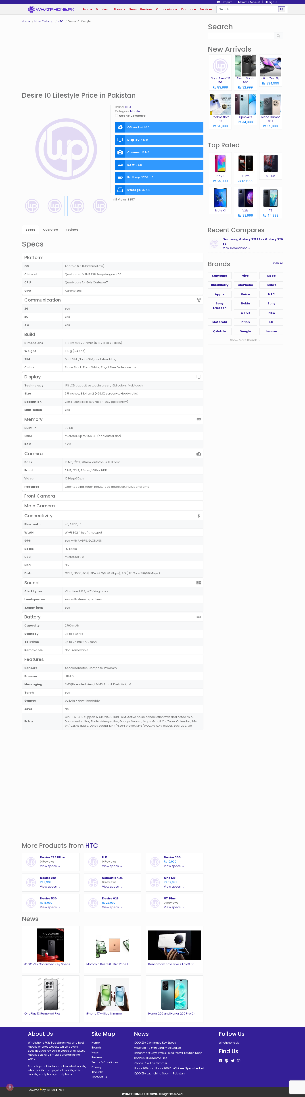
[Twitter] (232, 1060)
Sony (271, 303)
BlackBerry (219, 285)
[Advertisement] (112, 57)
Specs (30, 230)
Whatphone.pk (229, 1042)
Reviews (146, 9)
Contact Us (99, 1077)
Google (245, 331)
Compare (188, 9)
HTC (91, 845)
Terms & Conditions (105, 1062)
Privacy (96, 1067)
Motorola (219, 322)
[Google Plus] (226, 1060)
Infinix (245, 322)
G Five (245, 313)
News (133, 9)
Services (205, 9)
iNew (271, 313)
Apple (219, 294)
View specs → (50, 866)
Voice (245, 294)
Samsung (219, 276)
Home (87, 9)
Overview (50, 230)
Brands (119, 9)
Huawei (271, 285)
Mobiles (102, 9)
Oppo (271, 276)
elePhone (245, 285)
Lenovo (271, 331)
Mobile (135, 111)
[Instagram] (238, 1060)
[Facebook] (220, 1060)
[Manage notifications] (9, 1087)
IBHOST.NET (55, 1090)
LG (271, 322)
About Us (98, 1072)
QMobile (219, 331)
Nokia (245, 303)
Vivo (245, 276)
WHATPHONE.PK (134, 1094)
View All (278, 263)
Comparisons (166, 9)
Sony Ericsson (219, 305)
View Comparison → (237, 248)
